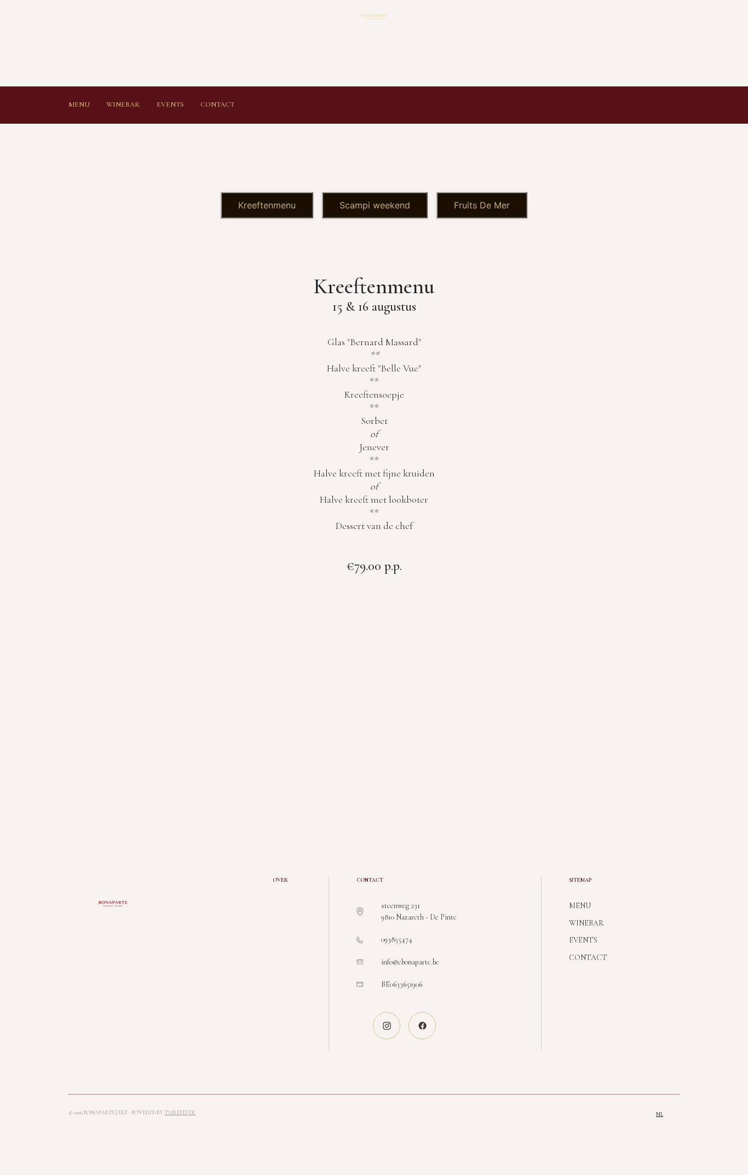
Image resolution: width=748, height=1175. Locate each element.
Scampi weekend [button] (375, 205)
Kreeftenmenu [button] (267, 205)
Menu (79, 104)
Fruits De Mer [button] (482, 205)
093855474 (396, 939)
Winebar (123, 104)
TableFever (179, 1112)
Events (170, 104)
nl (659, 1114)
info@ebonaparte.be (410, 962)
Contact (217, 104)
